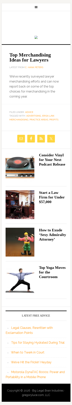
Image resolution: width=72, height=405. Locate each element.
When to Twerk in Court (27, 352)
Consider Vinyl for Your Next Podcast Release (52, 159)
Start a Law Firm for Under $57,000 (52, 197)
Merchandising (18, 119)
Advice (29, 112)
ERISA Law (48, 115)
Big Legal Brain (36, 23)
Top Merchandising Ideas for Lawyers (30, 57)
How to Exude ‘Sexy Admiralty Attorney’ (52, 234)
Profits (53, 119)
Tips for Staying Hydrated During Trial (38, 342)
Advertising (33, 115)
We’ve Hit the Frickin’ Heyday (31, 362)
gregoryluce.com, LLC (36, 395)
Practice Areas (39, 119)
